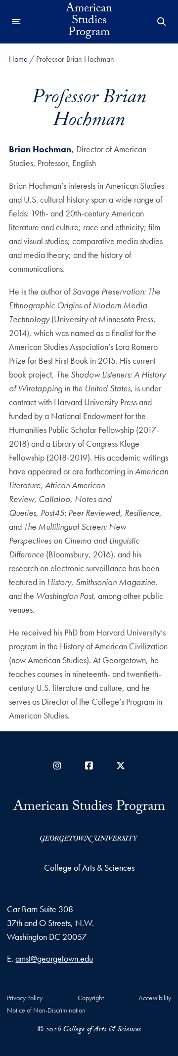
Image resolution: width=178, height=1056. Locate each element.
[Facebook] (89, 765)
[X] (121, 765)
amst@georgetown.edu (54, 958)
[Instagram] (57, 765)
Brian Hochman (40, 149)
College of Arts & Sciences (89, 867)
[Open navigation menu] (16, 21)
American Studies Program (89, 22)
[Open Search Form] (161, 21)
